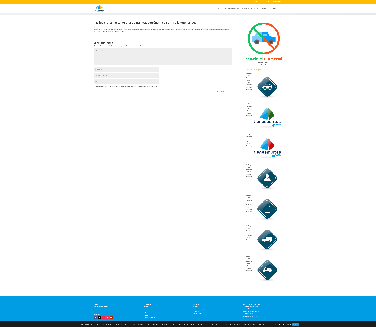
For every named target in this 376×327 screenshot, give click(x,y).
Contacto (275, 8)
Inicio (220, 8)
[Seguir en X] (99, 317)
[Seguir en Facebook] (95, 317)
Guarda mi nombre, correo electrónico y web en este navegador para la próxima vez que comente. (128, 86)
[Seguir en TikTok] (107, 317)
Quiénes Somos (246, 8)
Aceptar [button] (295, 324)
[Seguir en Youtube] (111, 317)
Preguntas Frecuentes (261, 8)
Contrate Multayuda (231, 8)
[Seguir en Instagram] (103, 317)
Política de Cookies (284, 324)
